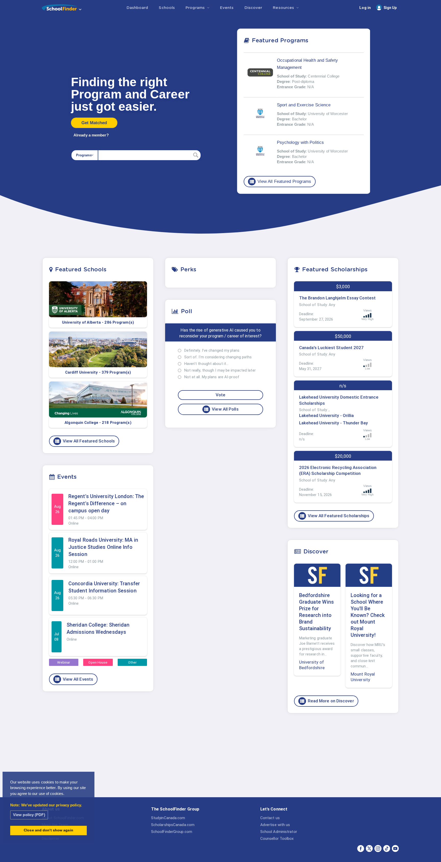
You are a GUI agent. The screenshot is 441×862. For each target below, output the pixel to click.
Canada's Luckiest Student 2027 (331, 347)
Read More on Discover (326, 701)
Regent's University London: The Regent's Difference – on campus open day (106, 503)
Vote (220, 394)
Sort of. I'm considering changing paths (218, 357)
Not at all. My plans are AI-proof (211, 377)
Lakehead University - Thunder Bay (333, 422)
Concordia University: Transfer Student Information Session (104, 587)
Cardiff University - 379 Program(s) (98, 372)
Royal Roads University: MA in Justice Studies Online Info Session (103, 547)
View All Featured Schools (84, 441)
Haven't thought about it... (206, 363)
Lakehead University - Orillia (326, 415)
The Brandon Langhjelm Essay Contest (337, 297)
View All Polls (220, 409)
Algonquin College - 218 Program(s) (98, 422)
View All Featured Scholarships (334, 516)
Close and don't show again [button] (48, 830)
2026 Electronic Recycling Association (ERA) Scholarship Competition (338, 470)
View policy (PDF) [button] (29, 815)
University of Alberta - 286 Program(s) (98, 322)
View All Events (73, 679)
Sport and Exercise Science (304, 105)
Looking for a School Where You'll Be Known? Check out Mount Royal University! (368, 615)
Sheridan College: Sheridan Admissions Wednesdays (98, 628)
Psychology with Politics (300, 142)
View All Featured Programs (280, 181)
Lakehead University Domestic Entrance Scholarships (339, 400)
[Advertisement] (343, 757)
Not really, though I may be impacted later (220, 370)
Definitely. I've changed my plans (211, 350)
